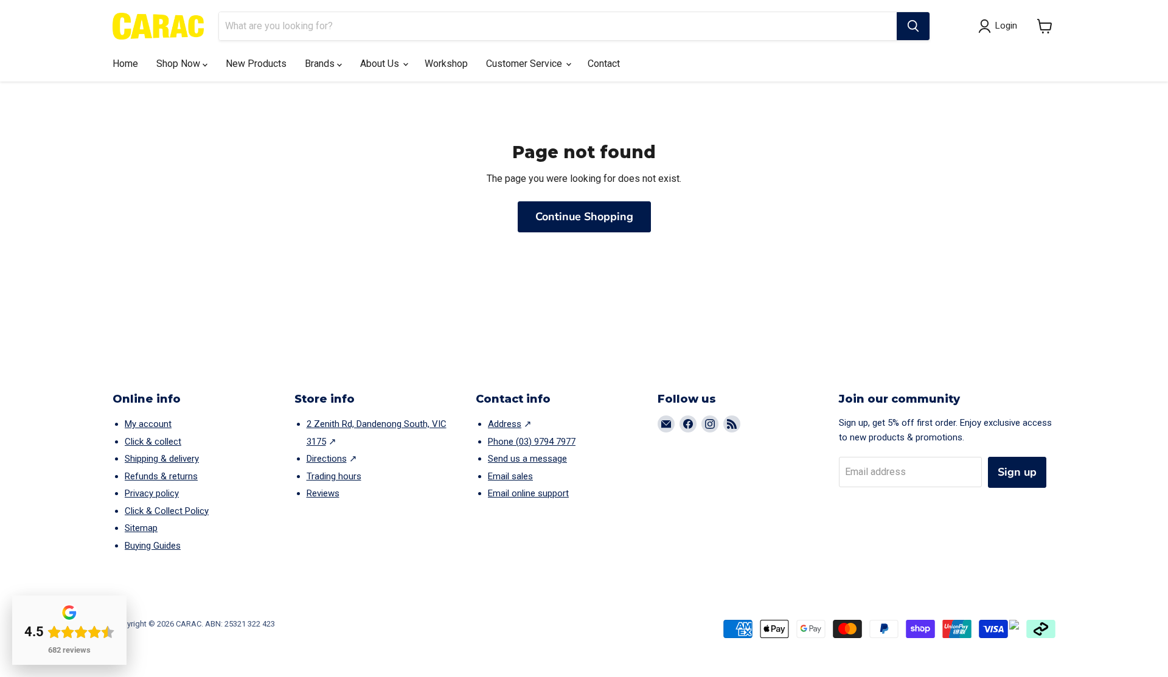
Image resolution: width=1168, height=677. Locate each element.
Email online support (528, 493)
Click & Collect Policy (167, 510)
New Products (256, 63)
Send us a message (527, 458)
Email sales (510, 476)
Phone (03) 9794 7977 (531, 441)
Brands (321, 63)
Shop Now (179, 63)
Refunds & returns (161, 476)
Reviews (323, 493)
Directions (327, 458)
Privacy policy (152, 493)
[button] (1044, 26)
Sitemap (141, 528)
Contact (604, 63)
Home (125, 63)
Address (504, 423)
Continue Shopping (584, 216)
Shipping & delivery (162, 458)
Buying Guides (153, 545)
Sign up (1017, 472)
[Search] (913, 26)
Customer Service (525, 63)
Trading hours (334, 476)
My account (148, 423)
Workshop (446, 63)
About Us (380, 63)
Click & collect (153, 441)
